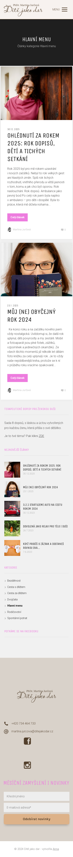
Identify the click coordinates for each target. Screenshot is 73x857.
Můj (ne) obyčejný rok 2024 (31, 315)
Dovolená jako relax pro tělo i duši (45, 526)
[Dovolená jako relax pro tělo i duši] (12, 528)
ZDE (41, 436)
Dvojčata (12, 599)
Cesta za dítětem (17, 593)
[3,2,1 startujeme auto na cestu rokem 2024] (12, 509)
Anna (56, 849)
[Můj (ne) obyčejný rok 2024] (12, 489)
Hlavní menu (14, 605)
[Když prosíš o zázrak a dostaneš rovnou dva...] (12, 548)
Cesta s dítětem (16, 586)
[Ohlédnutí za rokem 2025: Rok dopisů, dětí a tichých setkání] (12, 470)
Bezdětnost (14, 580)
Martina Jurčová (22, 229)
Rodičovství (14, 611)
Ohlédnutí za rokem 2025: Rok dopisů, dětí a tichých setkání (33, 147)
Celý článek (17, 217)
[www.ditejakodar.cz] (23, 9)
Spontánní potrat (17, 618)
